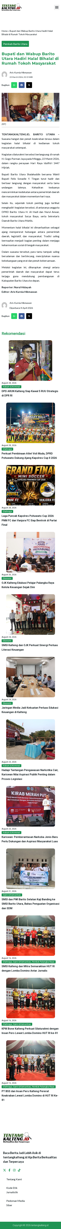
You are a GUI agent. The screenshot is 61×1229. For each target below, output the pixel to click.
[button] (56, 7)
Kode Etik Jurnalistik (12, 1190)
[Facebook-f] (9, 1170)
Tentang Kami (14, 1179)
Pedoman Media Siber (15, 1203)
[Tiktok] (19, 1170)
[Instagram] (14, 1170)
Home (5, 30)
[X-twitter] (4, 1170)
